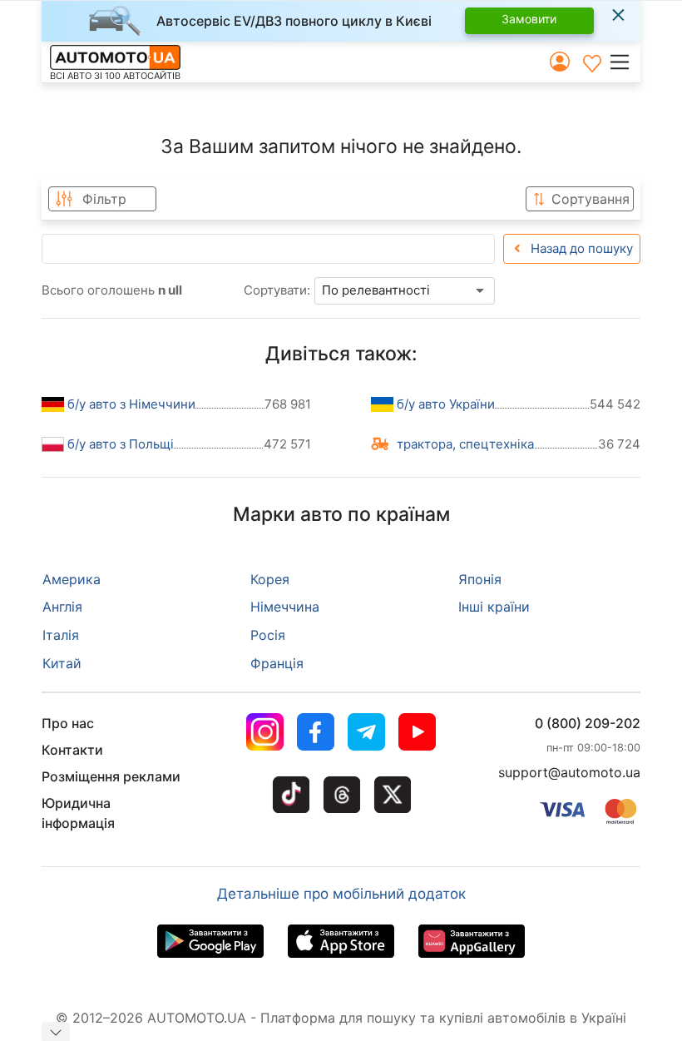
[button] (624, 62)
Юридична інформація (78, 813)
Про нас (68, 723)
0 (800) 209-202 (587, 723)
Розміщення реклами (111, 776)
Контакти (72, 749)
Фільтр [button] (104, 199)
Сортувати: (277, 290)
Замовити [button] (529, 19)
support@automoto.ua (569, 772)
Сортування (590, 199)
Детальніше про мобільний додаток (341, 893)
